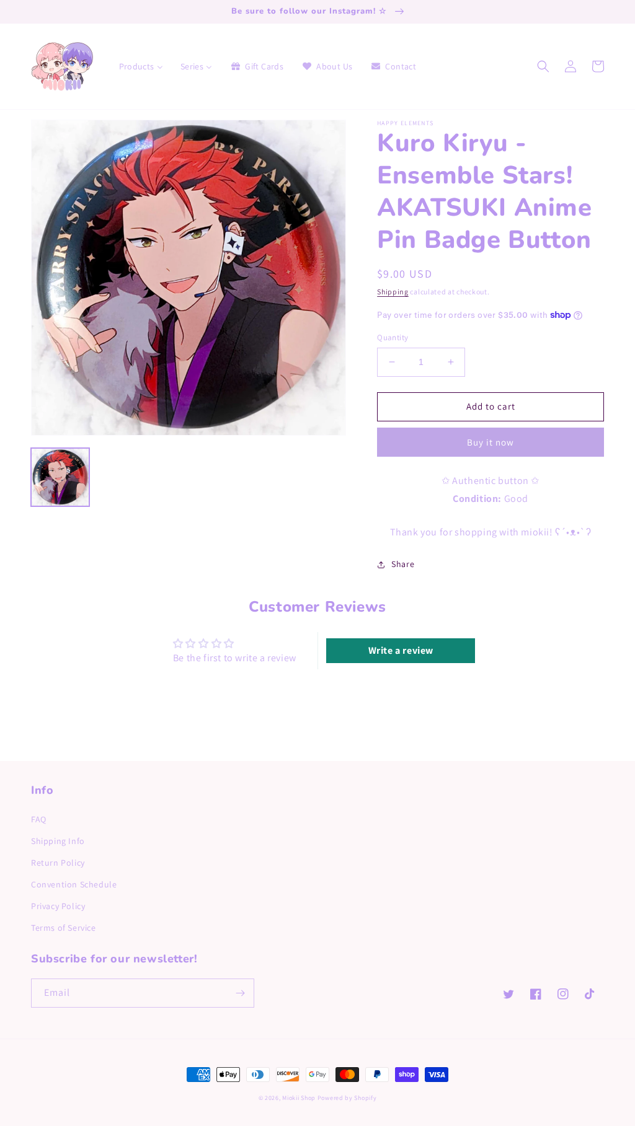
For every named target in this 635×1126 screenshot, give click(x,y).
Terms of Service (63, 927)
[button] (543, 66)
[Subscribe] (240, 993)
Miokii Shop (299, 1098)
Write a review (400, 650)
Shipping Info (58, 841)
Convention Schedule (74, 884)
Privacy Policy (58, 906)
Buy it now (490, 442)
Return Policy (58, 862)
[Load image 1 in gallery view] (60, 477)
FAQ (39, 819)
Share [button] (402, 564)
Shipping (393, 291)
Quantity (392, 337)
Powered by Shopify (347, 1098)
